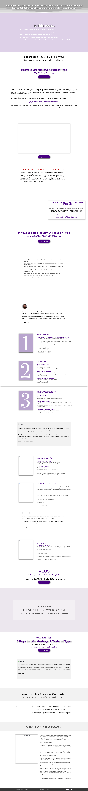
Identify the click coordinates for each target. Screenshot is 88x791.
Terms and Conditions (41, 789)
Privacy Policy (47, 789)
